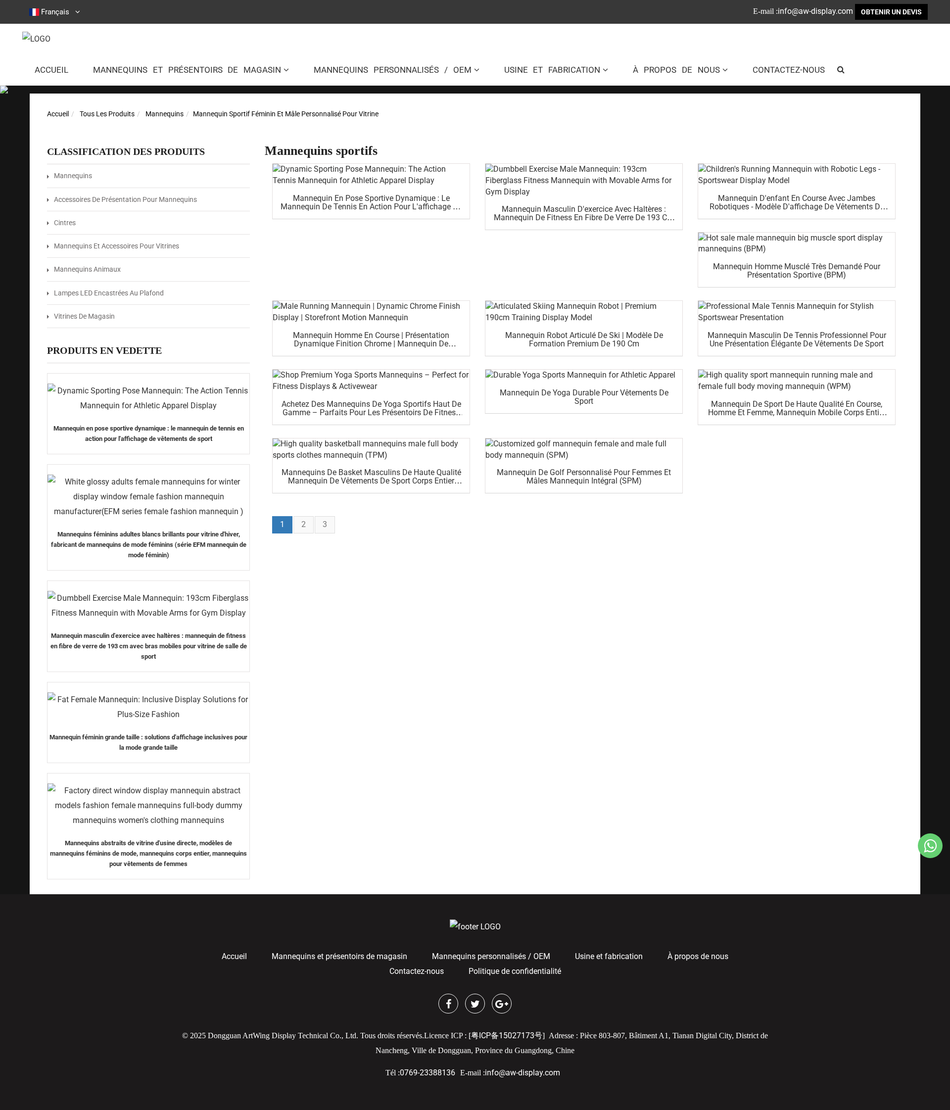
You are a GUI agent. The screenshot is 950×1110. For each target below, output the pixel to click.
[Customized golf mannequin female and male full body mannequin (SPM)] (583, 449)
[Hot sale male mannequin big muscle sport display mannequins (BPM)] (796, 244)
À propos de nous (676, 70)
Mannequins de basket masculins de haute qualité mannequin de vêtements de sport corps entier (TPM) (371, 481)
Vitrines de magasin (84, 316)
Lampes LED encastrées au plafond (109, 293)
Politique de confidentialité (515, 971)
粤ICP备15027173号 (506, 1035)
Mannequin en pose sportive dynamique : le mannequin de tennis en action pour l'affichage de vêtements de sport (371, 206)
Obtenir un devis (891, 12)
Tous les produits (107, 114)
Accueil (51, 70)
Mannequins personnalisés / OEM (392, 70)
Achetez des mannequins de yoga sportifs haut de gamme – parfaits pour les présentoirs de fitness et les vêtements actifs (371, 412)
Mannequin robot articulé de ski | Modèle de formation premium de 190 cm (584, 339)
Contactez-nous (789, 70)
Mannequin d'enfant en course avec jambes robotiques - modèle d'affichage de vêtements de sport (797, 206)
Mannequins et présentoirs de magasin (187, 70)
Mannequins (164, 114)
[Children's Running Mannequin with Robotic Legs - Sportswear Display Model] (796, 175)
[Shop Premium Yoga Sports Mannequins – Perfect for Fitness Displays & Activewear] (371, 381)
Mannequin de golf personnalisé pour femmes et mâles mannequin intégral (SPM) (584, 476)
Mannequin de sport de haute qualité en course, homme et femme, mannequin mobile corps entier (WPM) (797, 412)
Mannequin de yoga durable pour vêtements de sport (584, 397)
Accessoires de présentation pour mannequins (125, 199)
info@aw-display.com (815, 11)
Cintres (65, 223)
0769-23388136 (427, 1072)
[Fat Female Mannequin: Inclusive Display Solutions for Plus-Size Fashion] (148, 707)
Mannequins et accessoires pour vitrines (116, 246)
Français (55, 11)
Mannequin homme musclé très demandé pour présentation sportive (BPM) (796, 271)
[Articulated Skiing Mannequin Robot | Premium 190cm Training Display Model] (583, 312)
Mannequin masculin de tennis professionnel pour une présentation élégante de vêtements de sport (797, 339)
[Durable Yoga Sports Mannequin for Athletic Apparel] (583, 375)
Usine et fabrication (552, 70)
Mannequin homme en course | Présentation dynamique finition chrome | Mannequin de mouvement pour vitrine (371, 344)
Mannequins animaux (87, 269)
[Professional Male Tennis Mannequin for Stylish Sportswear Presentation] (796, 312)
